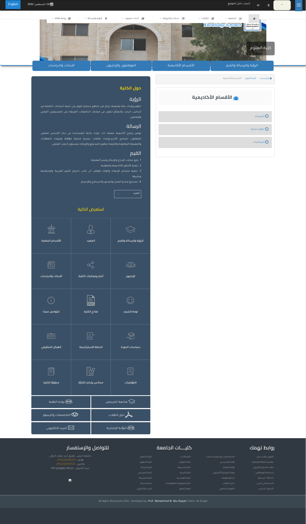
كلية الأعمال (146, 457)
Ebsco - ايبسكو (265, 478)
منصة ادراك (146, 483)
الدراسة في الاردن (265, 483)
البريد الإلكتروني (144, 489)
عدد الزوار (70, 476)
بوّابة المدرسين (227, 462)
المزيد (136, 193)
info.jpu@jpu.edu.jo (62, 468)
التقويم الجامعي (227, 489)
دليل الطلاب (228, 483)
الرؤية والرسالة (95, 18)
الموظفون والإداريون (121, 66)
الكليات (205, 18)
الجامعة (232, 18)
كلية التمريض (145, 473)
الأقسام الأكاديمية (181, 66)
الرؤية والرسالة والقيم (242, 66)
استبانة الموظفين (264, 473)
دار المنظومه (228, 478)
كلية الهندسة (184, 478)
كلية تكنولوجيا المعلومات (178, 483)
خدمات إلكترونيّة (171, 18)
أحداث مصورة (132, 18)
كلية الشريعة (184, 467)
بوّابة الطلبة (229, 467)
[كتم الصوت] (258, 5)
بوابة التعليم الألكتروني (223, 473)
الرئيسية (265, 78)
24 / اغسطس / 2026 (39, 4)
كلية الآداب (185, 457)
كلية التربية (185, 473)
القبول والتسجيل (264, 457)
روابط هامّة (60, 18)
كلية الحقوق (146, 462)
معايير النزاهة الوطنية (262, 462)
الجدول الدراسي (265, 489)
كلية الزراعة (146, 467)
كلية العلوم (260, 48)
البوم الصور (185, 489)
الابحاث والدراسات (61, 66)
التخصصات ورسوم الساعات (220, 457)
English (13, 4)
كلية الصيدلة (145, 478)
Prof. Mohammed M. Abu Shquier (168, 501)
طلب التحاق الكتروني (263, 467)
